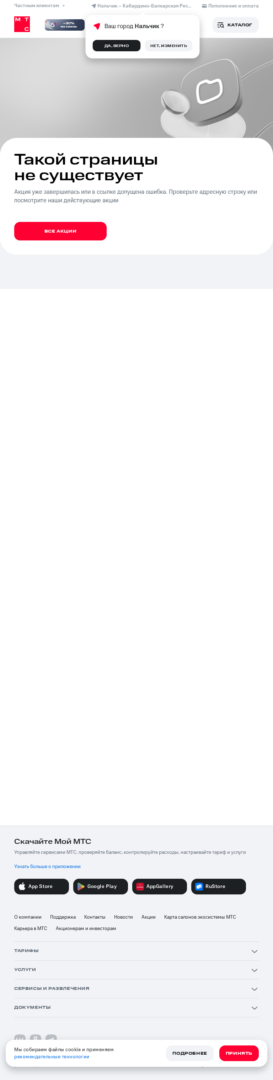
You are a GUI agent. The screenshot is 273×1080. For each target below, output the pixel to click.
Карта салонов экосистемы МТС (200, 917)
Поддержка (63, 917)
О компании (28, 917)
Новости (123, 917)
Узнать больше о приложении (47, 866)
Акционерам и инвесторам (86, 928)
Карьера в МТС (30, 928)
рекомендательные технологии (52, 1056)
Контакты (95, 917)
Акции (148, 917)
